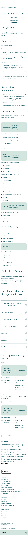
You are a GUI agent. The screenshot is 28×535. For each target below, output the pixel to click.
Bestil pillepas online (6, 487)
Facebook (4, 511)
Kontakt (3, 499)
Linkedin (3, 515)
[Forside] (14, 472)
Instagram (4, 513)
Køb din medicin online (7, 489)
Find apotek (4, 479)
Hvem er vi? (4, 501)
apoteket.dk (3, 7)
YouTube (3, 517)
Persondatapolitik (6, 503)
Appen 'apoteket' (6, 483)
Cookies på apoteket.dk (7, 505)
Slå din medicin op (6, 481)
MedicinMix (4, 485)
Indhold (3, 532)
